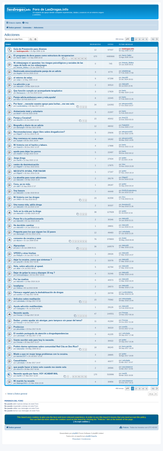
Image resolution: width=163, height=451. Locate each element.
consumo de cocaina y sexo (27, 238)
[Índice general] (19, 10)
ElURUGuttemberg (129, 190)
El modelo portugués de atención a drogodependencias (41, 333)
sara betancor (127, 367)
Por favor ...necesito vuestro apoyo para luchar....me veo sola (44, 104)
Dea (18, 99)
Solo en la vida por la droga (27, 211)
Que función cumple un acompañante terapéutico (38, 91)
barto (124, 90)
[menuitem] (25, 23)
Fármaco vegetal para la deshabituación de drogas (38, 292)
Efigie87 (20, 134)
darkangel (20, 127)
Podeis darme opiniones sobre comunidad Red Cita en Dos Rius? (46, 346)
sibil (18, 186)
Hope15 (20, 147)
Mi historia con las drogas (26, 197)
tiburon (19, 240)
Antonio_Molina (22, 67)
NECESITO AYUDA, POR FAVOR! (30, 171)
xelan (19, 80)
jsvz (18, 248)
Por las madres (21, 279)
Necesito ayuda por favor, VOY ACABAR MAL (36, 373)
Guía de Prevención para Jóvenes (30, 49)
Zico (123, 197)
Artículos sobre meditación (27, 299)
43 (79, 59)
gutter (124, 158)
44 (82, 59)
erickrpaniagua (22, 275)
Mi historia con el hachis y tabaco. (30, 145)
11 (82, 377)
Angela (19, 73)
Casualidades (20, 360)
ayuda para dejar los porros (27, 151)
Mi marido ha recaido (24, 381)
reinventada (126, 299)
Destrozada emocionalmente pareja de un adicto (37, 71)
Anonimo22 (126, 204)
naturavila (20, 349)
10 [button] (153, 39)
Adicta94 (20, 86)
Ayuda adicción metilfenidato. (28, 306)
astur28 (19, 262)
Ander (124, 238)
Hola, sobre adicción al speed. (28, 266)
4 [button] (143, 39)
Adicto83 (20, 180)
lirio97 (19, 113)
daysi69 (125, 77)
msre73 (19, 369)
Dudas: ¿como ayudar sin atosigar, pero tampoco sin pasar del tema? (48, 320)
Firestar (20, 315)
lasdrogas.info (23, 51)
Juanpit (19, 141)
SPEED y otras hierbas (25, 253)
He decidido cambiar (24, 225)
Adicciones (12, 34)
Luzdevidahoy (22, 106)
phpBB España (91, 436)
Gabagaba (21, 308)
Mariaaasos (21, 93)
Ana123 (19, 120)
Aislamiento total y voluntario (28, 111)
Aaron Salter (21, 58)
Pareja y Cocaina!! (22, 118)
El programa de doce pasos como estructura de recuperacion (44, 55)
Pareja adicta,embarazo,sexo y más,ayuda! (35, 97)
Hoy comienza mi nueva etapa (28, 138)
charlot (19, 154)
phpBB (74, 433)
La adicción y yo (22, 84)
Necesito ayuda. (21, 313)
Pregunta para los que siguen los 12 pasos (35, 232)
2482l (19, 199)
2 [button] (136, 39)
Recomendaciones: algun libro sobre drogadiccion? (39, 132)
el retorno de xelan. (23, 77)
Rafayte (20, 255)
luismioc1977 (22, 356)
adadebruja (126, 71)
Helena (19, 288)
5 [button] (146, 39)
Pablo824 (125, 125)
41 (72, 59)
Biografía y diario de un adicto (28, 125)
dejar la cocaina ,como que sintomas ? (33, 259)
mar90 (19, 160)
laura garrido (127, 346)
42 (75, 59)
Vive (123, 164)
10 (79, 377)
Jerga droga (19, 158)
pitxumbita (20, 329)
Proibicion (19, 327)
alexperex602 (127, 104)
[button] (127, 39)
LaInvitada (126, 232)
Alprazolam (19, 245)
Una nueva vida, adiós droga (28, 205)
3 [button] (139, 39)
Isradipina (18, 286)
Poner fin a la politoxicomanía (28, 219)
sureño (19, 294)
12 (85, 377)
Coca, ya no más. (22, 184)
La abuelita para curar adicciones (30, 177)
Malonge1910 (22, 383)
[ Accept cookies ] (81, 422)
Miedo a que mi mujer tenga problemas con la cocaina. (41, 354)
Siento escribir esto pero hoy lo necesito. (34, 340)
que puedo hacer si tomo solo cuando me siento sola (40, 367)
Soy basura (19, 190)
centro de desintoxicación (26, 164)
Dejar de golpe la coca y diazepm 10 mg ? (34, 273)
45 (85, 59)
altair (18, 268)
